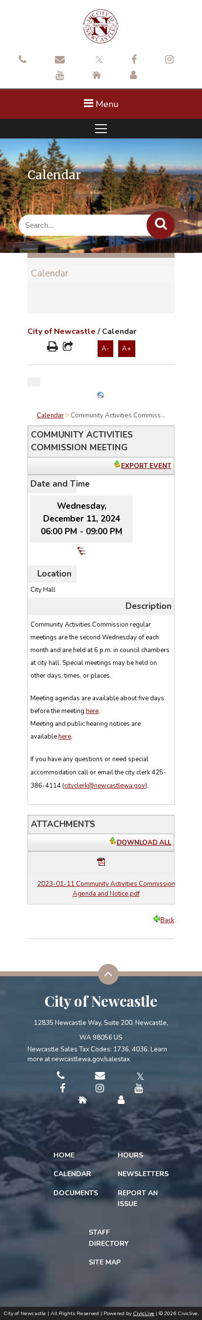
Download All (144, 842)
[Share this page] (68, 348)
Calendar (49, 273)
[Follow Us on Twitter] (98, 58)
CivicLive (143, 1313)
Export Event (146, 466)
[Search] (161, 225)
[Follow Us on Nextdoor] (97, 76)
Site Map (105, 1262)
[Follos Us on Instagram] (169, 60)
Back (167, 920)
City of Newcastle (61, 331)
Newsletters (143, 1174)
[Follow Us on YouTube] (59, 76)
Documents (75, 1193)
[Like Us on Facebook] (134, 60)
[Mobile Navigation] (101, 128)
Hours (130, 1155)
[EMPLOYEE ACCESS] (133, 76)
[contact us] (22, 60)
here (92, 711)
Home (64, 1155)
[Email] (59, 60)
